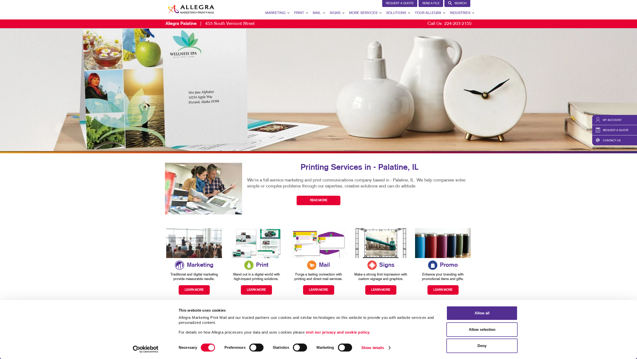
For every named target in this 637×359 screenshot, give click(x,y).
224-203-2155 (458, 24)
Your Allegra (428, 13)
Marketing (275, 13)
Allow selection (482, 329)
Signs (335, 13)
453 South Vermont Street (210, 24)
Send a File (430, 3)
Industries (460, 13)
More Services (363, 13)
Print (299, 13)
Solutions (396, 13)
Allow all (482, 313)
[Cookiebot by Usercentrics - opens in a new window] (145, 349)
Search (460, 3)
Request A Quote (400, 3)
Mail (317, 13)
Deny (482, 346)
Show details (372, 348)
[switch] (256, 348)
